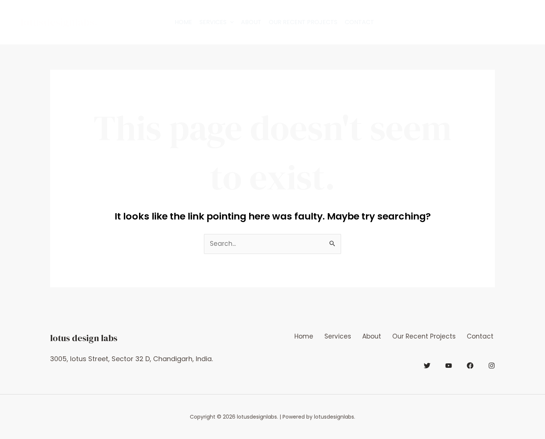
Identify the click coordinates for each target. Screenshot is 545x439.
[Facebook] (470, 365)
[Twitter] (427, 365)
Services (213, 22)
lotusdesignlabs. (59, 22)
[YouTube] (448, 365)
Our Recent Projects (303, 22)
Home (183, 22)
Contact (359, 22)
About (251, 22)
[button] (230, 22)
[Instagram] (491, 365)
